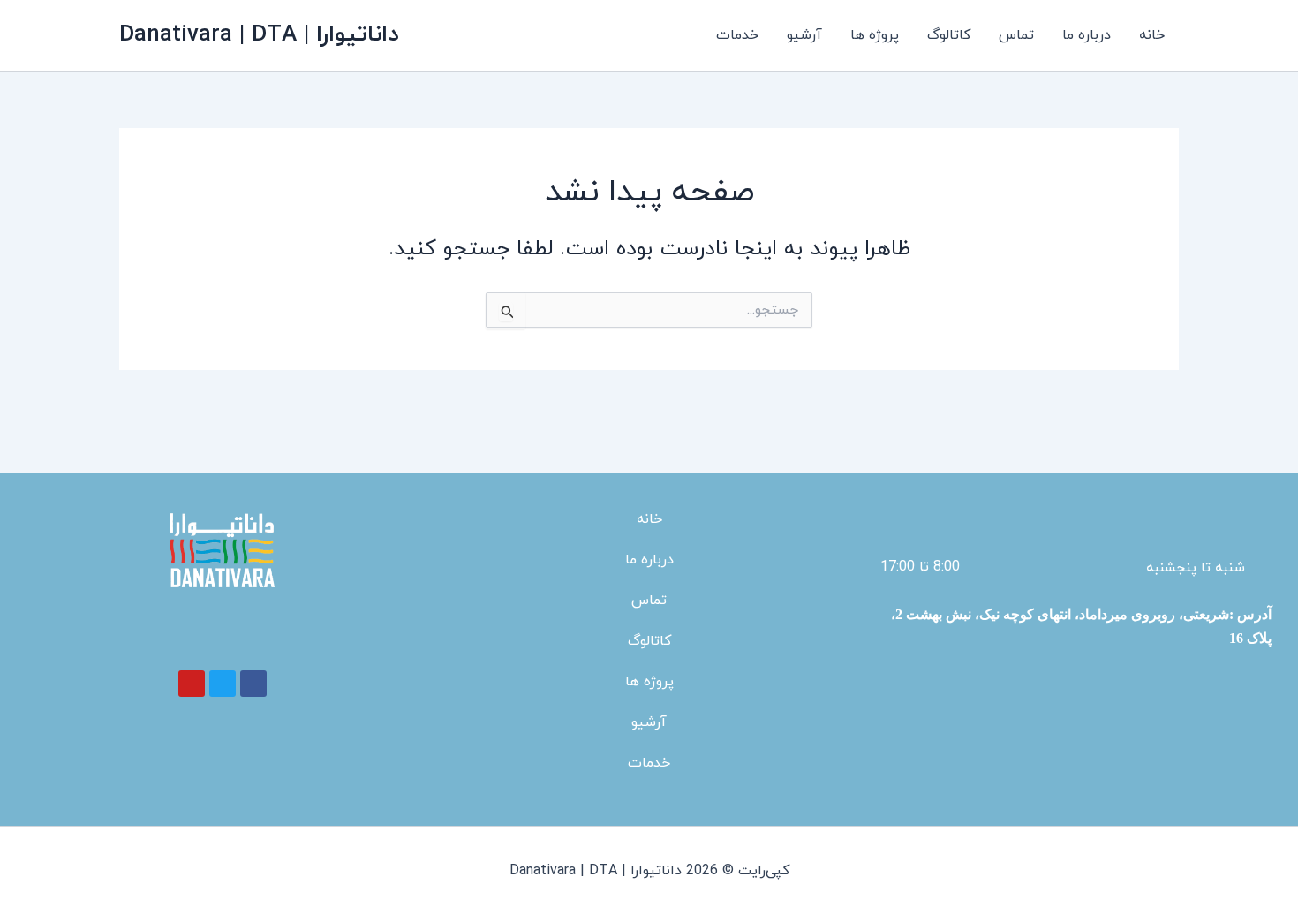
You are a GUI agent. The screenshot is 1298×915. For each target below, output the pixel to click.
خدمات (737, 35)
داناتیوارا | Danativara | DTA (258, 35)
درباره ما (1086, 35)
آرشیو (804, 35)
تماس (1016, 35)
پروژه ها (874, 35)
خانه (1152, 35)
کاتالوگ (948, 35)
